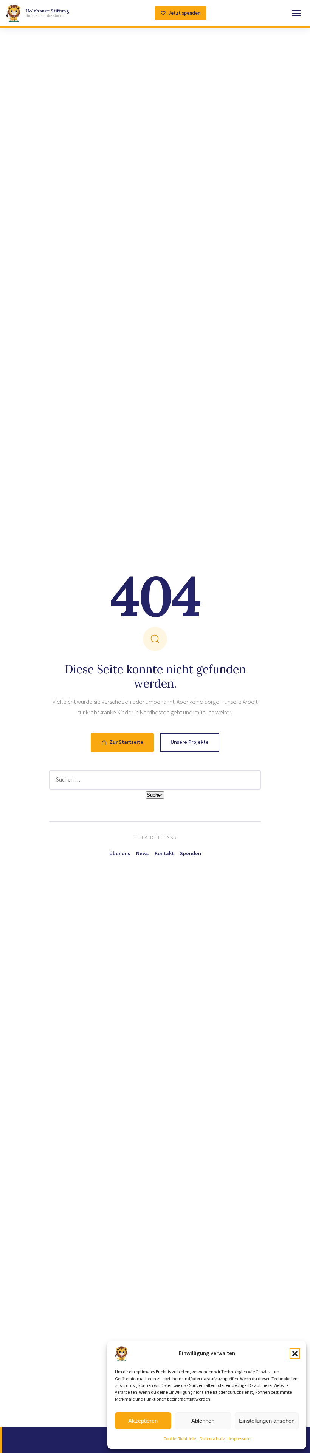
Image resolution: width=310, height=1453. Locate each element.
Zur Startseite (126, 742)
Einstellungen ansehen (266, 1421)
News (142, 853)
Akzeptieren (143, 1421)
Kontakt (164, 853)
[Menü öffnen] (296, 13)
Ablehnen (202, 1421)
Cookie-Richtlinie (179, 1439)
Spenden (190, 853)
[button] (295, 1354)
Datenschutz (212, 1439)
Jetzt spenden (184, 13)
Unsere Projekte (189, 742)
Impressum (240, 1439)
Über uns (119, 853)
